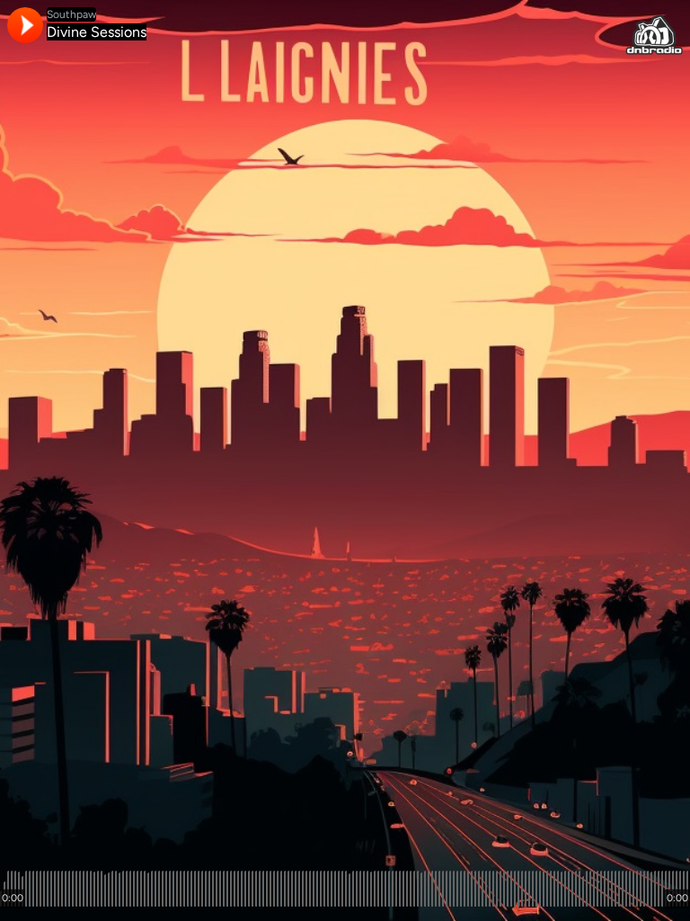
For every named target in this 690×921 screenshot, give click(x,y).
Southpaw (71, 14)
